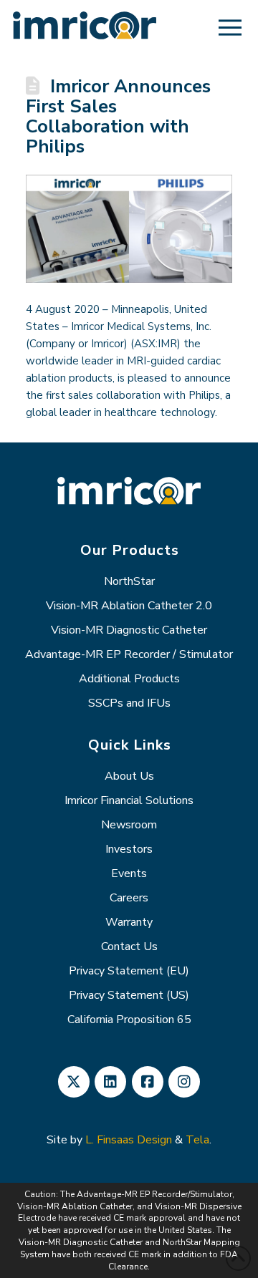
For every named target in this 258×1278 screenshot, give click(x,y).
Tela (197, 1140)
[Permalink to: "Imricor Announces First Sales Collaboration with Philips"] (129, 229)
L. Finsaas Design (128, 1140)
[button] (230, 27)
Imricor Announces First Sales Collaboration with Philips (118, 116)
